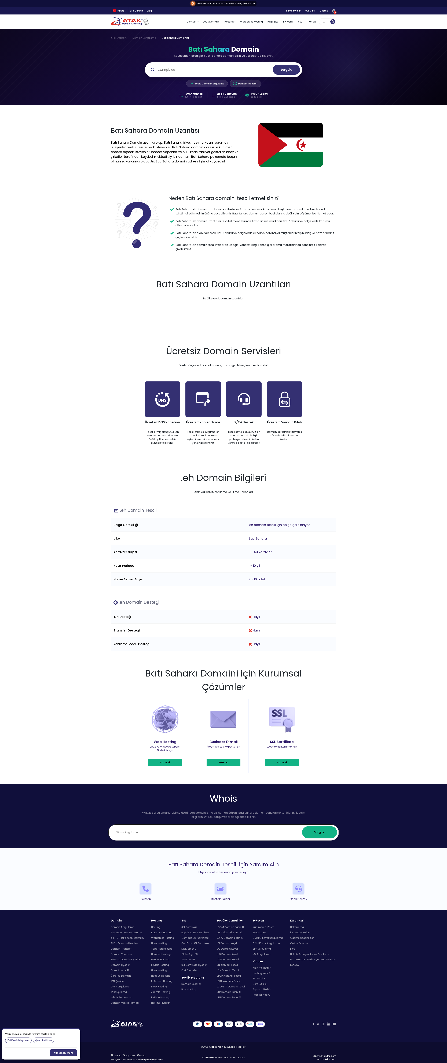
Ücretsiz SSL (260, 984)
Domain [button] (191, 21)
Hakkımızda (297, 927)
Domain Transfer (247, 83)
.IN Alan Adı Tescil (227, 965)
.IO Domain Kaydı (227, 948)
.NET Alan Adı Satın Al (229, 932)
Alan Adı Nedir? (262, 967)
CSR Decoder (189, 970)
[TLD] (332, 21)
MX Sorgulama (261, 954)
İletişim (294, 965)
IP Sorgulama (119, 992)
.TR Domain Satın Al (229, 992)
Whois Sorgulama (121, 997)
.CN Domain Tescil (228, 970)
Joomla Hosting (160, 992)
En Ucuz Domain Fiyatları (126, 959)
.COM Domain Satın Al (230, 927)
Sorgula (286, 70)
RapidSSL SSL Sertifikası (195, 932)
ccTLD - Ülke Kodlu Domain (127, 937)
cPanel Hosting (160, 959)
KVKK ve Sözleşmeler (18, 1040)
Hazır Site (273, 21)
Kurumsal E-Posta (263, 927)
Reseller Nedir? (261, 995)
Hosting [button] (229, 21)
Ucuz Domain (211, 21)
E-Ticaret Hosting (161, 981)
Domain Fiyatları (120, 965)
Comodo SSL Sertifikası (195, 937)
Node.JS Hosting (160, 975)
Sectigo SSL (188, 959)
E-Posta (288, 21)
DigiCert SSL (188, 948)
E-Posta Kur (260, 932)
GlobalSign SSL (190, 954)
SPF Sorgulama (262, 948)
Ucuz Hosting (159, 943)
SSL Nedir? (259, 978)
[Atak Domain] (130, 21)
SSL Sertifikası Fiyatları (194, 965)
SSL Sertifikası (189, 927)
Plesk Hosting (159, 986)
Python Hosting (160, 997)
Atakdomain (216, 1046)
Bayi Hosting (188, 989)
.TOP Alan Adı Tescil (229, 975)
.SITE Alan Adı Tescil (228, 981)
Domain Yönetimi (121, 954)
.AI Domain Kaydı (227, 943)
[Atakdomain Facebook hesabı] (313, 1024)
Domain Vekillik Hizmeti (125, 1002)
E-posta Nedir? (262, 989)
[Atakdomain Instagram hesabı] (323, 1024)
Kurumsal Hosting (161, 932)
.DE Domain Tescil (228, 959)
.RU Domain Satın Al (229, 997)
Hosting (155, 927)
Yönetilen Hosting (162, 948)
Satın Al (165, 762)
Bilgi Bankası (136, 10)
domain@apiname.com (149, 1059)
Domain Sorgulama (144, 38)
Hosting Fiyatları (160, 1002)
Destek (324, 10)
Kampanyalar (293, 10)
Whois (312, 21)
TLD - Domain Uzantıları (125, 943)
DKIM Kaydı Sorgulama (266, 943)
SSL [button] (300, 21)
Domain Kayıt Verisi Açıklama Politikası (313, 959)
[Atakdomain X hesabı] (318, 1024)
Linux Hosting (159, 970)
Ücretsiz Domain (121, 975)
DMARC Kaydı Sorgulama (268, 937)
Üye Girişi (310, 10)
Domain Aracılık (120, 970)
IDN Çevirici (117, 981)
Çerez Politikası (43, 1040)
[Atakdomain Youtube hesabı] (334, 1024)
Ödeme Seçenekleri (302, 937)
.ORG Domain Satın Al (230, 937)
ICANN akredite (211, 1057)
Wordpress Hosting (251, 21)
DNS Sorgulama (120, 986)
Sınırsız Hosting (160, 965)
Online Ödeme (299, 943)
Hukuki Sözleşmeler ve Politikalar (309, 954)
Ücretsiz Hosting (161, 954)
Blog (149, 10)
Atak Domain (119, 38)
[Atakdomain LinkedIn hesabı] (328, 1024)
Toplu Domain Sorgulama (209, 83)
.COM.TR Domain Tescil (231, 986)
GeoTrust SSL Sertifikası (195, 943)
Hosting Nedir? (261, 973)
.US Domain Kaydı (227, 954)
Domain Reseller (191, 984)
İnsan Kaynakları (300, 932)
